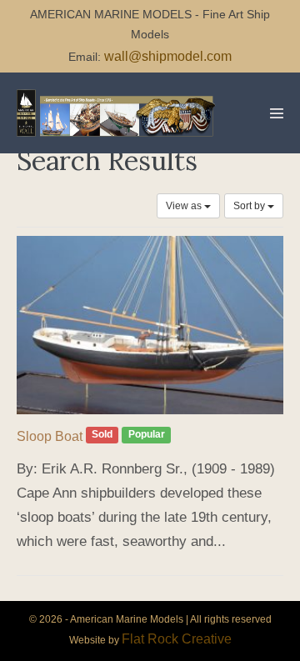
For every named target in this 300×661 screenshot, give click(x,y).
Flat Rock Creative (177, 639)
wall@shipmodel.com (168, 56)
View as (185, 206)
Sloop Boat (49, 436)
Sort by (250, 206)
